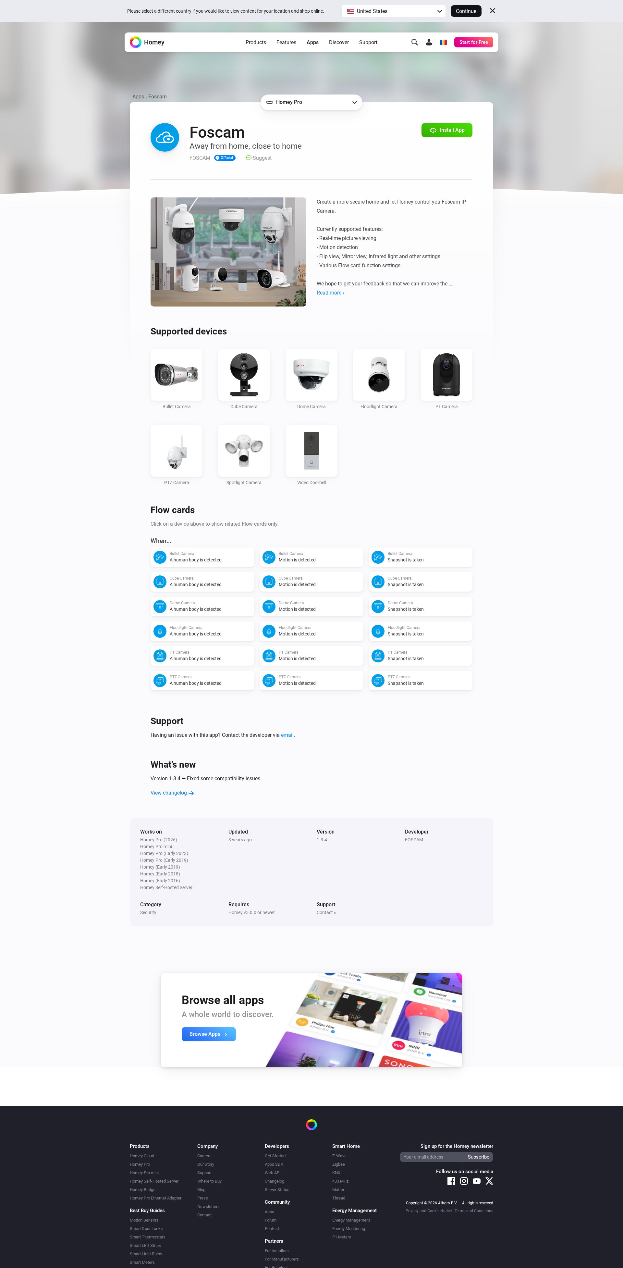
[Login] (429, 42)
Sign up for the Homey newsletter (457, 1146)
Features (286, 42)
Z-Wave (339, 1155)
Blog (201, 1189)
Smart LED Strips (145, 1245)
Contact (204, 1214)
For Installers (277, 1250)
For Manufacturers (282, 1259)
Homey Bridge (142, 1189)
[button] (394, 11)
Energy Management (351, 1220)
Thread (338, 1198)
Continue (466, 11)
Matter (338, 1189)
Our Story (205, 1164)
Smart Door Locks (146, 1228)
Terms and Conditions (474, 1211)
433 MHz (340, 1181)
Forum (270, 1220)
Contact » (326, 912)
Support (368, 42)
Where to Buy (209, 1181)
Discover (339, 42)
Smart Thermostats (147, 1237)
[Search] (415, 42)
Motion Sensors (144, 1220)
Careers (204, 1155)
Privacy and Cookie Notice (429, 1211)
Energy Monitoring (348, 1228)
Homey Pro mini (144, 1172)
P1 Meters (341, 1237)
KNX (336, 1172)
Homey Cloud (142, 1155)
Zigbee (338, 1164)
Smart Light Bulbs (146, 1253)
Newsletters (208, 1206)
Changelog (274, 1181)
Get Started (275, 1155)
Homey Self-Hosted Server (154, 1181)
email (287, 735)
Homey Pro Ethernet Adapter (155, 1198)
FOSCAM (414, 839)
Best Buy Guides (147, 1210)
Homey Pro (140, 1164)
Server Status (277, 1189)
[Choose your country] (443, 42)
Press (202, 1198)
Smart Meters (142, 1262)
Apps (313, 42)
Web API (273, 1172)
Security (148, 912)
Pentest (272, 1228)
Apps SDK (274, 1164)
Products (256, 42)
